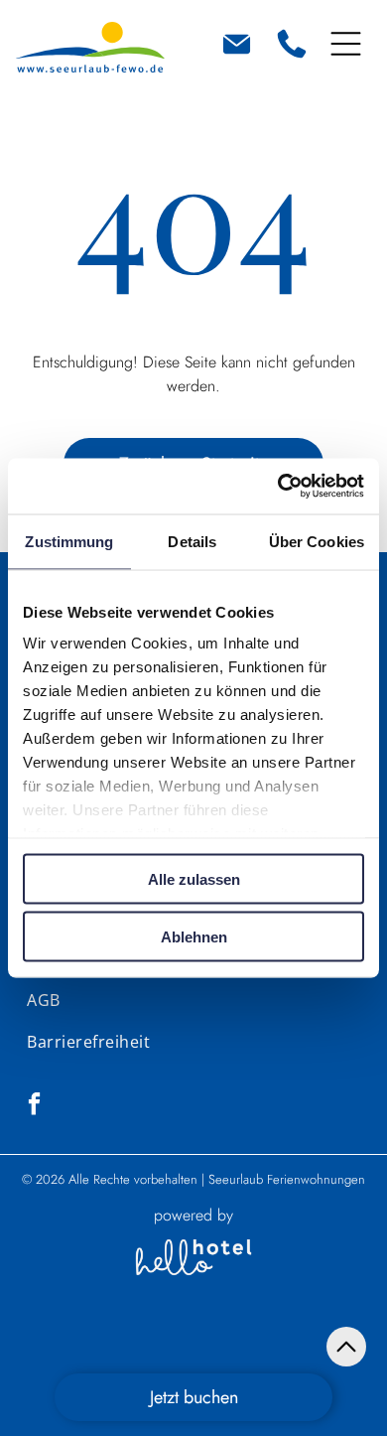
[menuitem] (43, 1000)
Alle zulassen (194, 878)
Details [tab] (192, 540)
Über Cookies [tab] (316, 540)
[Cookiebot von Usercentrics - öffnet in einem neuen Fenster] (278, 487)
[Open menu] (345, 44)
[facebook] (34, 1106)
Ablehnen (194, 937)
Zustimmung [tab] (69, 540)
